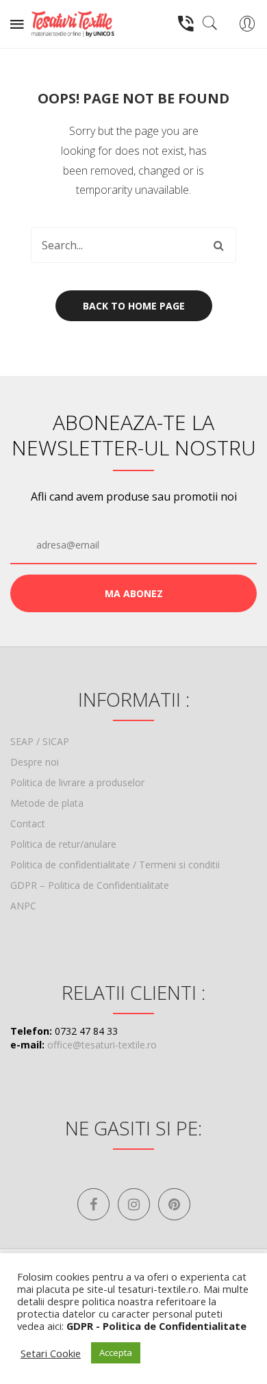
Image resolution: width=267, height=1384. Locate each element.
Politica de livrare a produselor (77, 782)
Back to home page (134, 305)
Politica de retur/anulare (63, 844)
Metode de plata (47, 802)
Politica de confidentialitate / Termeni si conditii (115, 864)
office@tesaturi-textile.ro (102, 1044)
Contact (27, 823)
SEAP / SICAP (39, 741)
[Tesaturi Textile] (72, 22)
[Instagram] (134, 1204)
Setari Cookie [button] (51, 1353)
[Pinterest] (174, 1204)
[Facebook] (93, 1204)
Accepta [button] (115, 1352)
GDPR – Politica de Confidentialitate (89, 885)
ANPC (23, 905)
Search (218, 245)
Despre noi (34, 761)
